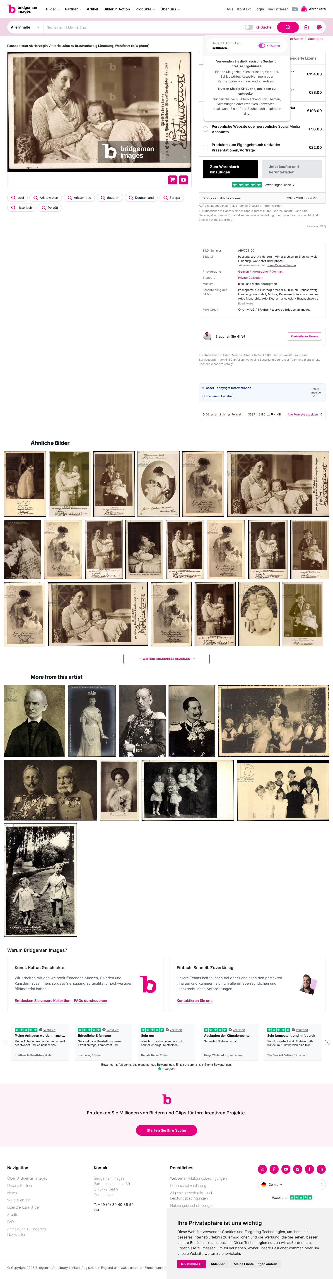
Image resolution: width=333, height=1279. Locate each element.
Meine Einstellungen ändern (255, 1264)
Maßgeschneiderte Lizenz (294, 58)
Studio (12, 1214)
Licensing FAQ (316, 226)
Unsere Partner (19, 1185)
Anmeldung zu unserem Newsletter (26, 1232)
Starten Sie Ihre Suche (166, 1130)
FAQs (11, 1221)
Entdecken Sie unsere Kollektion (42, 1000)
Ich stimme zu (192, 1264)
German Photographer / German (260, 271)
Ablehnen (218, 1264)
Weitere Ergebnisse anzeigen (166, 658)
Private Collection (250, 277)
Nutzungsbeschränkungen (191, 1205)
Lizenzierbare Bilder (23, 1207)
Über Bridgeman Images (27, 1178)
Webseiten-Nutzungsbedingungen (198, 1178)
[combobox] (171, 27)
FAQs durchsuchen (90, 1000)
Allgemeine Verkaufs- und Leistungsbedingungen (191, 1195)
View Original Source (282, 265)
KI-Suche (263, 27)
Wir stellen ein (18, 1200)
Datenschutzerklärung (188, 1185)
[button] (262, 393)
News (12, 1192)
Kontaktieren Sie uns (304, 336)
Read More (245, 303)
